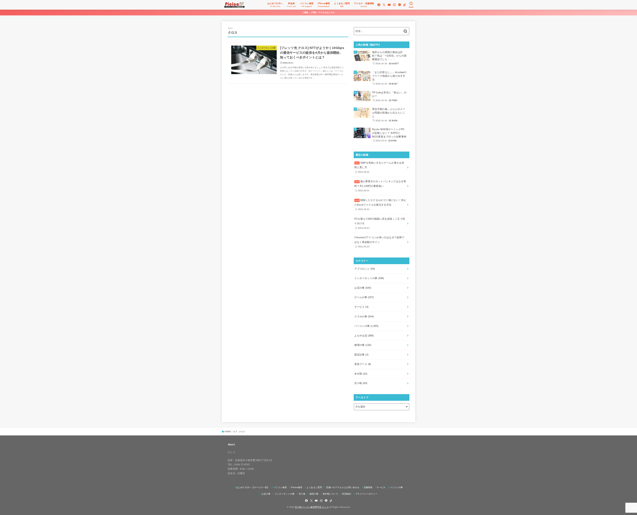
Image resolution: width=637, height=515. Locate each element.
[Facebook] (378, 4)
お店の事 (362, 288)
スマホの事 (364, 316)
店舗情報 (368, 487)
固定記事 (361, 354)
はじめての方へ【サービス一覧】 (252, 487)
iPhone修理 (296, 487)
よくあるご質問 (314, 487)
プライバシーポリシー (366, 494)
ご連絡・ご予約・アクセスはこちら (318, 12)
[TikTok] (404, 4)
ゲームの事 (364, 297)
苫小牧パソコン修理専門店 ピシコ (312, 507)
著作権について (330, 494)
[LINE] (399, 4)
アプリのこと (364, 268)
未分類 (360, 373)
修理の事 (362, 345)
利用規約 (346, 494)
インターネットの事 (369, 278)
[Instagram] (394, 4)
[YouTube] (389, 4)
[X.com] (384, 4)
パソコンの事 (366, 326)
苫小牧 (360, 383)
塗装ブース (362, 364)
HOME (228, 432)
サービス (361, 307)
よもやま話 (364, 335)
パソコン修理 (280, 487)
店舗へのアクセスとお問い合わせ (342, 487)
